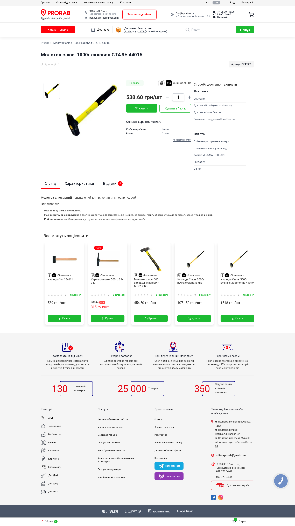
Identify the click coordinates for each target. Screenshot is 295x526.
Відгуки (112, 183)
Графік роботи (184, 13)
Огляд (50, 183)
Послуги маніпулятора (109, 469)
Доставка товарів (107, 435)
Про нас (45, 2)
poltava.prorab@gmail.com (104, 17)
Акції (50, 418)
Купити (143, 108)
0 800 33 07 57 (97, 11)
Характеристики (79, 183)
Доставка (103, 29)
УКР (216, 2)
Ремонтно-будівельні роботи (113, 419)
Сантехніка (53, 450)
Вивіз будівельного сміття (111, 450)
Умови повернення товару (98, 2)
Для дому (53, 483)
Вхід (232, 2)
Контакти (125, 2)
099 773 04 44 (224, 471)
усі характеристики (182, 140)
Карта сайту (160, 458)
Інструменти (54, 467)
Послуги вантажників (109, 442)
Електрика (53, 459)
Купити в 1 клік (175, 108)
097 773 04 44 (224, 477)
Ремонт (52, 442)
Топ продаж (54, 426)
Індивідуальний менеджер (111, 477)
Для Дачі (53, 475)
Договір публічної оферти (167, 450)
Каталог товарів (58, 29)
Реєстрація (248, 2)
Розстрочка (160, 435)
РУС (208, 2)
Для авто (53, 491)
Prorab (45, 42)
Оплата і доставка (66, 2)
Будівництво (54, 434)
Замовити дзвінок (139, 14)
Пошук (245, 30)
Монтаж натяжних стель (110, 427)
